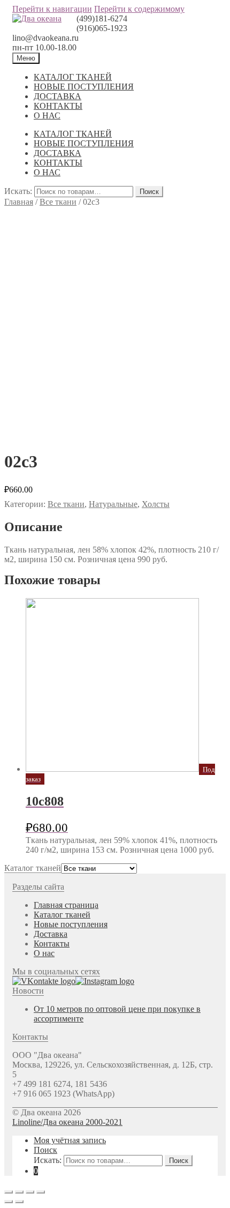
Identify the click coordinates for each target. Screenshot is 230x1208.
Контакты (52, 943)
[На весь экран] (30, 1192)
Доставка (50, 933)
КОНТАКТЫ (58, 105)
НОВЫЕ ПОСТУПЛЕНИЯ (84, 86)
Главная (18, 201)
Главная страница (66, 904)
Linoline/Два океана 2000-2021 (67, 1122)
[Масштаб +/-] (40, 1192)
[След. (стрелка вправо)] (19, 1201)
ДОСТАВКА (57, 96)
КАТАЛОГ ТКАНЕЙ (73, 76)
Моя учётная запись (70, 1140)
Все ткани (58, 201)
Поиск (149, 192)
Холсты (156, 504)
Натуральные (113, 504)
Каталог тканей (62, 914)
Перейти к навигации (52, 8)
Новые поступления (71, 924)
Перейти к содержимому (139, 8)
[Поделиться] (19, 1192)
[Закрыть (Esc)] (8, 1192)
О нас (44, 953)
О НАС (47, 115)
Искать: (18, 191)
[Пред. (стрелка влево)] (8, 1201)
